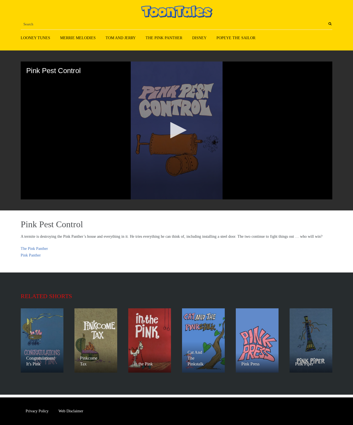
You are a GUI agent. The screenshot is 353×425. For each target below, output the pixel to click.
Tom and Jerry (121, 38)
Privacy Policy (37, 411)
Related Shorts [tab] (46, 296)
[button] (176, 130)
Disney (199, 38)
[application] (176, 130)
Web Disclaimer (70, 411)
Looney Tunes (35, 38)
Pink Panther (31, 255)
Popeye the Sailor (235, 38)
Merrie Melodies (78, 38)
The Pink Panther (164, 38)
